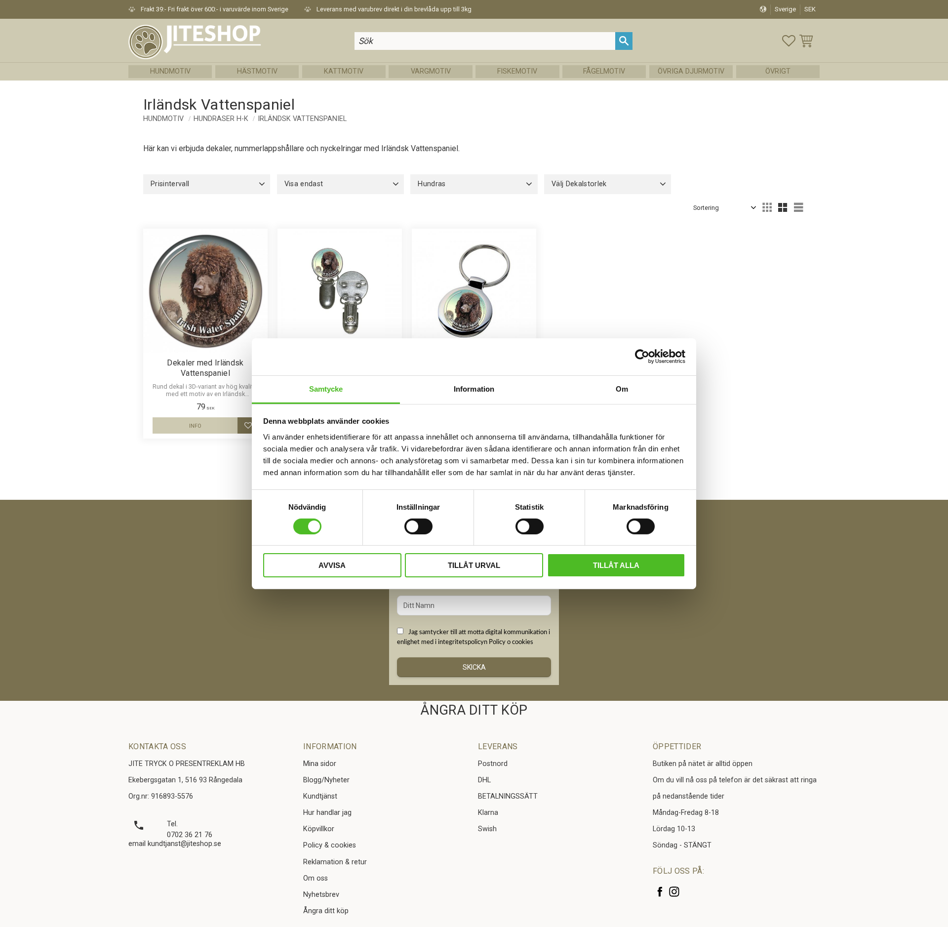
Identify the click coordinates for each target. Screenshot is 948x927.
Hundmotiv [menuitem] (170, 71)
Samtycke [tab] (326, 388)
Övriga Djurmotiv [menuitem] (691, 71)
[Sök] (623, 40)
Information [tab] (474, 388)
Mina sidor (319, 764)
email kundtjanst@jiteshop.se (174, 844)
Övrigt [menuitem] (777, 71)
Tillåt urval (474, 565)
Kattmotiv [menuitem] (343, 71)
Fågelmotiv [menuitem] (604, 71)
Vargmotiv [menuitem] (431, 71)
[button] (788, 40)
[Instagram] (674, 892)
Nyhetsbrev (321, 894)
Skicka (474, 667)
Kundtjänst (320, 796)
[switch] (418, 526)
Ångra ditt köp (326, 911)
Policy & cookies (329, 845)
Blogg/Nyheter (326, 780)
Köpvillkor (318, 829)
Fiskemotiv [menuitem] (517, 71)
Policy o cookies (511, 642)
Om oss (315, 878)
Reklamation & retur (335, 862)
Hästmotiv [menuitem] (257, 71)
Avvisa (332, 565)
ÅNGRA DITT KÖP (473, 710)
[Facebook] (660, 892)
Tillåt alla (616, 565)
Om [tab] (622, 388)
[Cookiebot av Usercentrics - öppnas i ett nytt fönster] (642, 356)
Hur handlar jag (327, 812)
